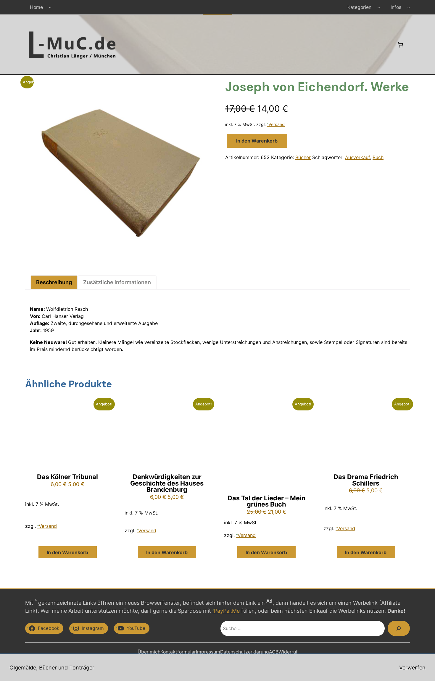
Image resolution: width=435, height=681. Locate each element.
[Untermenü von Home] (50, 7)
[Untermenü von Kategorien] (378, 7)
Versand (276, 124)
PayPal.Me (227, 611)
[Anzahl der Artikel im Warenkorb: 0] (400, 44)
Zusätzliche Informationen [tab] (117, 282)
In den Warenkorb (257, 141)
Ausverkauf (357, 157)
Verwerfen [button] (412, 667)
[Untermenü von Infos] (408, 7)
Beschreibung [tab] (54, 282)
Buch (378, 157)
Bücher (303, 157)
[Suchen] (399, 628)
